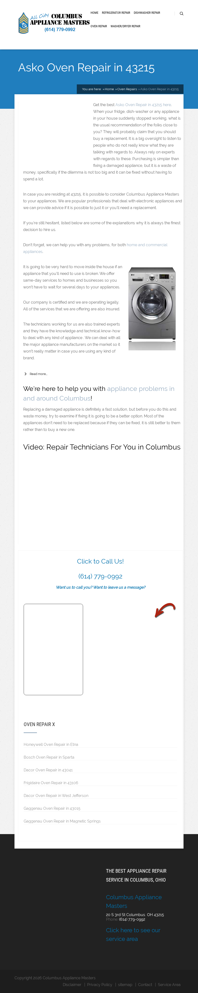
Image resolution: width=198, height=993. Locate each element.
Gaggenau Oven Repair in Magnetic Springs (62, 821)
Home (94, 12)
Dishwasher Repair (147, 12)
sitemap (125, 984)
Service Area (169, 984)
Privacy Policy (99, 984)
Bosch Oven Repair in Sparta (49, 757)
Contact (145, 984)
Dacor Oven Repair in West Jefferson (56, 795)
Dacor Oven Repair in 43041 (48, 770)
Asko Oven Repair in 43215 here (143, 104)
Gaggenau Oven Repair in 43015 (52, 808)
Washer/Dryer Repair (125, 26)
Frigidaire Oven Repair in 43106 (51, 783)
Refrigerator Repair (116, 12)
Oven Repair (99, 26)
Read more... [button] (38, 374)
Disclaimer (72, 984)
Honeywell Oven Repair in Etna (51, 744)
